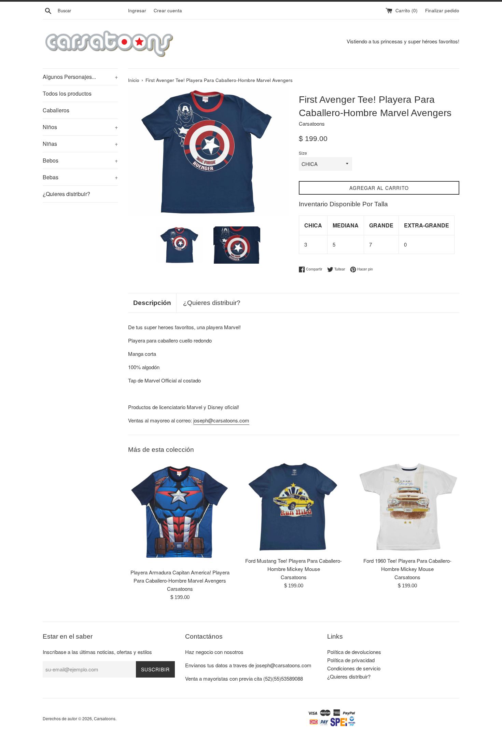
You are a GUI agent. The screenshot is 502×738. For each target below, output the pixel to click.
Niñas (80, 144)
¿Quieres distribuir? (66, 194)
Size (303, 153)
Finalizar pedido (442, 10)
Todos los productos (67, 93)
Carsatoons (104, 718)
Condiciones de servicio (353, 668)
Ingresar (137, 10)
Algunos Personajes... (80, 77)
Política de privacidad (351, 660)
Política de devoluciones (354, 651)
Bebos (80, 160)
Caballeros (56, 110)
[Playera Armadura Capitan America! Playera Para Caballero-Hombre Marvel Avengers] (180, 513)
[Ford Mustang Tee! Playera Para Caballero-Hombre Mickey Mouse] (293, 507)
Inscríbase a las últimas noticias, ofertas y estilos (97, 651)
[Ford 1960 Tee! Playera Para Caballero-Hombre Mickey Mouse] (407, 507)
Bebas (80, 177)
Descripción (152, 302)
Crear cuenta (168, 10)
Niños (80, 127)
